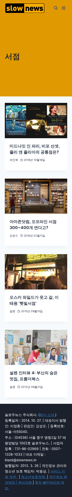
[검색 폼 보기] (56, 8)
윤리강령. (25, 483)
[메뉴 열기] (63, 8)
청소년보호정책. (34, 477)
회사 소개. (47, 415)
